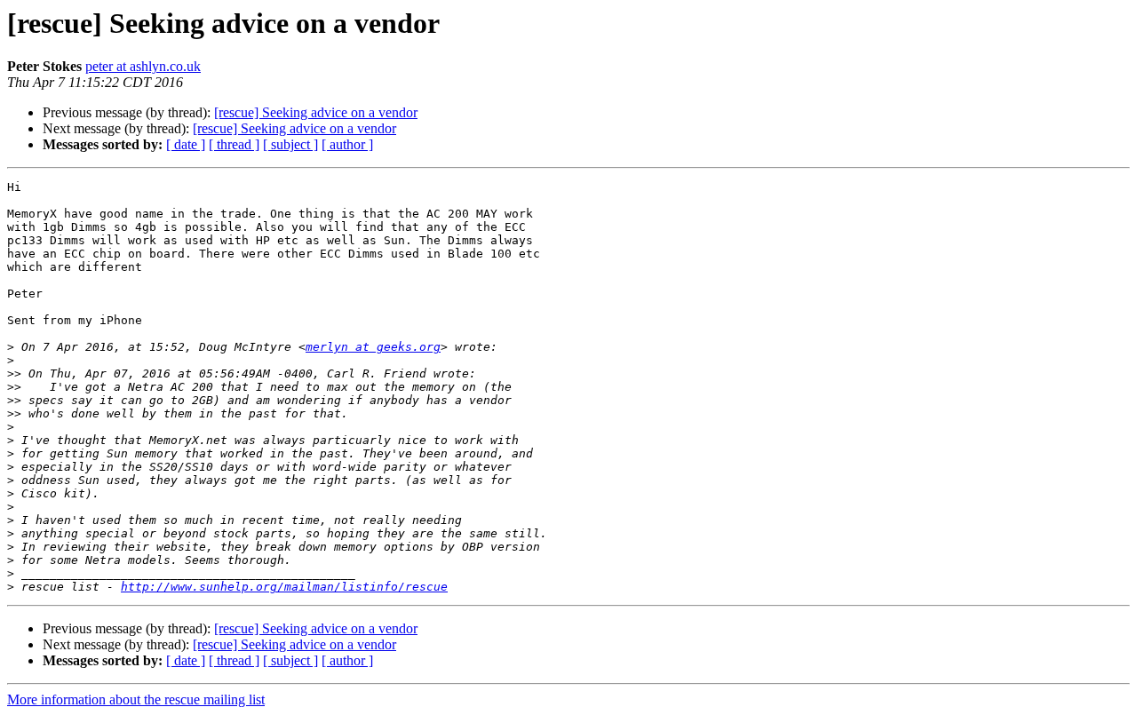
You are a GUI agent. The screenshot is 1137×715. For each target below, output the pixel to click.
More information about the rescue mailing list (136, 699)
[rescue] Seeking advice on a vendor (315, 112)
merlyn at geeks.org (373, 347)
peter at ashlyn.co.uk (143, 66)
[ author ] (347, 144)
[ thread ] (234, 144)
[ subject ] (290, 144)
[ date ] (185, 144)
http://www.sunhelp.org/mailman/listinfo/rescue (284, 586)
